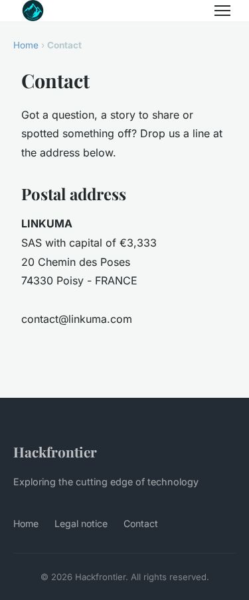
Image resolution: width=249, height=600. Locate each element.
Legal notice (81, 523)
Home (26, 45)
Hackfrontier (55, 451)
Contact (141, 523)
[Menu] (222, 10)
